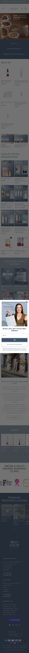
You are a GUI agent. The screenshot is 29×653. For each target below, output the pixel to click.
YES (14, 340)
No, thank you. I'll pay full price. (14, 344)
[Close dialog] (27, 302)
